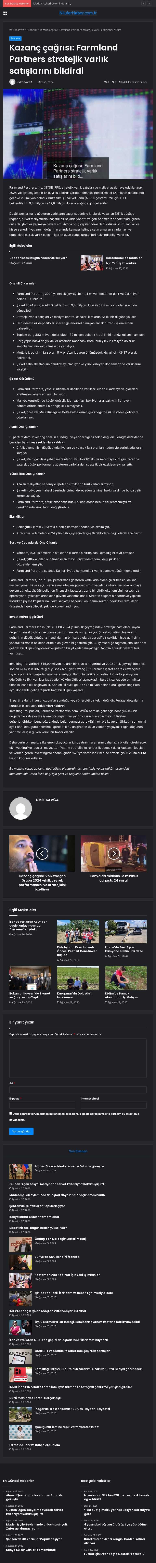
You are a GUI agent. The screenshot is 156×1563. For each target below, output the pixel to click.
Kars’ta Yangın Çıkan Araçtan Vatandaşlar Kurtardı (47, 1311)
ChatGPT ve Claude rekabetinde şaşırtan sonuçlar (72, 1351)
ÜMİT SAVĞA (24, 82)
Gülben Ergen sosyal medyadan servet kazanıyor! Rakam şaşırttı (57, 1184)
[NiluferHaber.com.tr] (78, 13)
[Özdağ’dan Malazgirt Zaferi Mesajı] (20, 1244)
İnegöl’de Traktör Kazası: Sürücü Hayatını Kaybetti (72, 1409)
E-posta (15, 1098)
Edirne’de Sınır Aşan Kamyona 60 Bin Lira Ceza (124, 949)
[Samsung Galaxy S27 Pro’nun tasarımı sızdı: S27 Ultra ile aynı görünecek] (20, 1374)
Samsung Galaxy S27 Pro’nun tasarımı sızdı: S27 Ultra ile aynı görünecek (88, 1369)
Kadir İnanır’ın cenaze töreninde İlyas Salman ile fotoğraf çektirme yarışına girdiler (70, 1387)
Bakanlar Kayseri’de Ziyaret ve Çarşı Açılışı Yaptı (29, 995)
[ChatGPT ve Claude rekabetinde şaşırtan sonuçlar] (20, 1356)
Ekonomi (31, 29)
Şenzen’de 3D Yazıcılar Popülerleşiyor (37, 1206)
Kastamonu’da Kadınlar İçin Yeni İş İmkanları (68, 1275)
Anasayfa (18, 29)
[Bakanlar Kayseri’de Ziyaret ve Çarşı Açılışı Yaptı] (30, 978)
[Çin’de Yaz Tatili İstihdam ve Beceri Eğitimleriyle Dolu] (20, 1298)
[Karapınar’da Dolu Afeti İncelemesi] (78, 978)
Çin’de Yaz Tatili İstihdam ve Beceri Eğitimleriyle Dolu (74, 1293)
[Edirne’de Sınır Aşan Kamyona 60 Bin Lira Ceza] (126, 931)
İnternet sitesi (90, 1098)
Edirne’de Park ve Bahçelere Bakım (34, 1445)
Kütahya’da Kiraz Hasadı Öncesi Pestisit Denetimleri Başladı (77, 951)
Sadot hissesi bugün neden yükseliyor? (38, 258)
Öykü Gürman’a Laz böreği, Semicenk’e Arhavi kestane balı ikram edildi (87, 1322)
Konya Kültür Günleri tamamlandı (34, 1217)
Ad (12, 1083)
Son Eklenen (78, 1151)
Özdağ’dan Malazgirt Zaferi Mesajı (61, 1239)
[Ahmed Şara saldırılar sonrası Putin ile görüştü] (20, 1171)
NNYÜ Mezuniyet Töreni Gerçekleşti (35, 1398)
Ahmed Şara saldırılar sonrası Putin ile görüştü (69, 1166)
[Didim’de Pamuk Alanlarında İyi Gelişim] (126, 978)
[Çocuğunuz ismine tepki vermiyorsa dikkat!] (20, 1432)
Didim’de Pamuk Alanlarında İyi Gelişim (121, 995)
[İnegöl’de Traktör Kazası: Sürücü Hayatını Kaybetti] (20, 1414)
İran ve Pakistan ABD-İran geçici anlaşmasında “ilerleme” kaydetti (28, 925)
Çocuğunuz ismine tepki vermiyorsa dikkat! (67, 1427)
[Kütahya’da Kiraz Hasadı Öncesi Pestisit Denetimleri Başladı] (78, 931)
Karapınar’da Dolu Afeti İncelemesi (74, 995)
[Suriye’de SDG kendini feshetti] (20, 1262)
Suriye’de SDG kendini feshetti (57, 1257)
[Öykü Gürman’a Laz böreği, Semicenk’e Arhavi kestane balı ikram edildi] (20, 1327)
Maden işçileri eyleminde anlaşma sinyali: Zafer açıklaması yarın (73, 3)
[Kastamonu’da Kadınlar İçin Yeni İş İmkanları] (92, 262)
